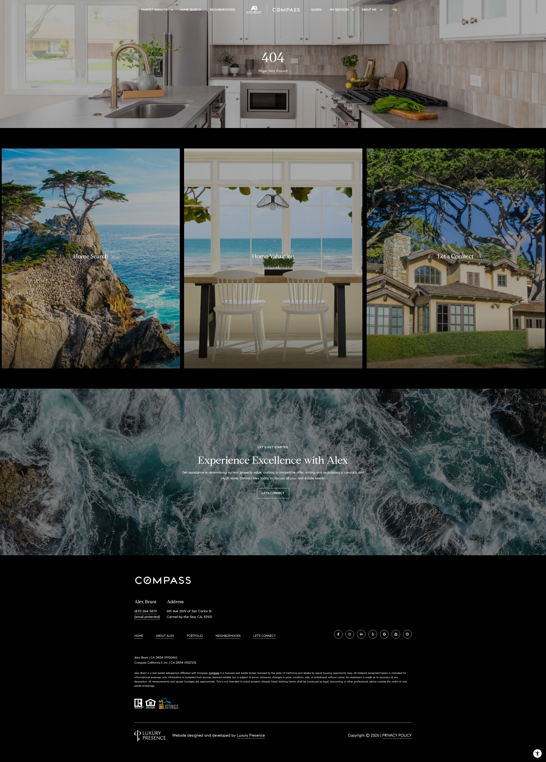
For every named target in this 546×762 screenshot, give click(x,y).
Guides (316, 10)
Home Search (190, 10)
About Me (369, 10)
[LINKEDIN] (361, 634)
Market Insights (154, 10)
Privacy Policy (397, 735)
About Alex (165, 636)
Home (138, 636)
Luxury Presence (251, 735)
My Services (339, 10)
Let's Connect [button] (273, 493)
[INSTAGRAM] (350, 634)
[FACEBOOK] (338, 634)
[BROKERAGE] (407, 634)
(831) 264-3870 (145, 611)
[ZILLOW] (396, 634)
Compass (214, 673)
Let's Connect (264, 636)
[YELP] (373, 634)
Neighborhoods (222, 10)
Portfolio (195, 636)
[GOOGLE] (384, 634)
